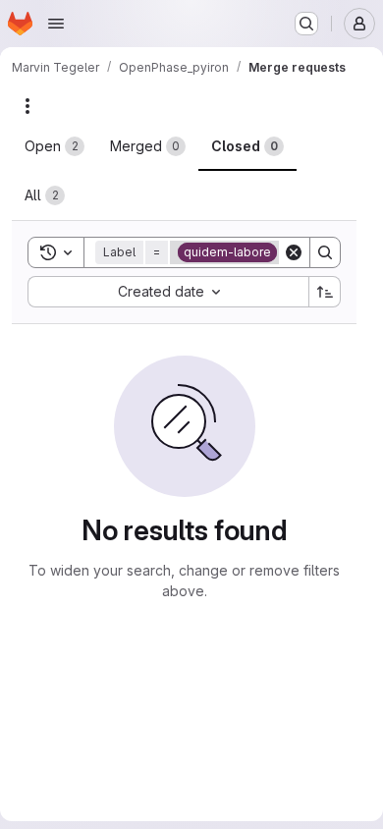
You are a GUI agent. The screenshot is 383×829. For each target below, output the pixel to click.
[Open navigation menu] (56, 23)
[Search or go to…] (306, 23)
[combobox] (167, 291)
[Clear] (293, 252)
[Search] (325, 252)
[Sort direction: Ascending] (325, 291)
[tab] (54, 146)
